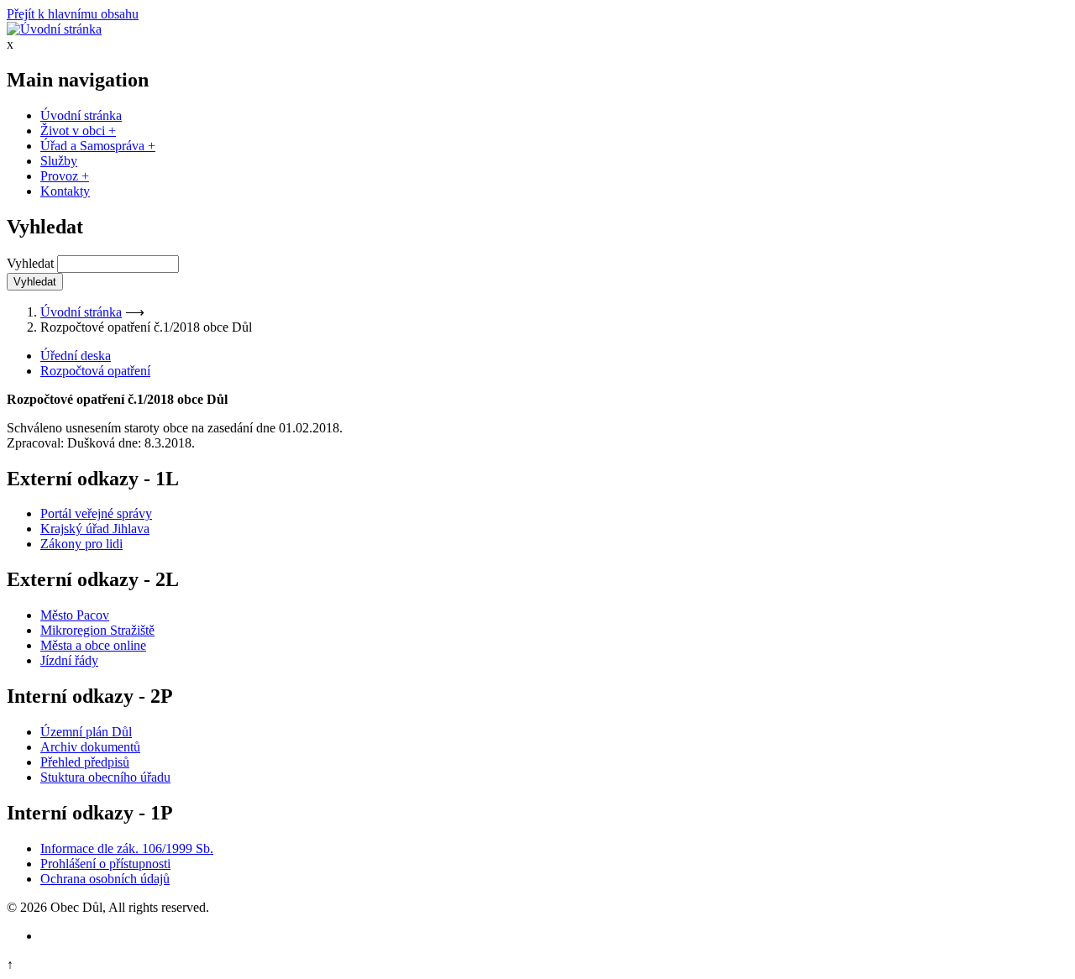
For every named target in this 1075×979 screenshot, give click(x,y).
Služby (58, 161)
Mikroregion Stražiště (97, 630)
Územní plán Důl (86, 732)
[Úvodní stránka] (54, 29)
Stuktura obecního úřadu (105, 777)
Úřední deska (75, 355)
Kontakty (65, 191)
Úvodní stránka (81, 115)
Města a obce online (93, 645)
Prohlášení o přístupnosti (105, 863)
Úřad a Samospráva (97, 146)
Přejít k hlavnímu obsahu (73, 14)
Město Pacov (74, 615)
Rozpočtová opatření (95, 371)
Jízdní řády (69, 660)
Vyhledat (30, 263)
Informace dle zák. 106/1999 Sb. (126, 848)
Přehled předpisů (84, 762)
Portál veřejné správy (96, 513)
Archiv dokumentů (90, 747)
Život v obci (78, 130)
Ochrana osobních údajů (105, 879)
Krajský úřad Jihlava (94, 528)
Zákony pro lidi (81, 544)
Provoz (64, 176)
